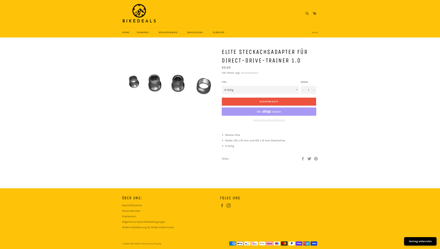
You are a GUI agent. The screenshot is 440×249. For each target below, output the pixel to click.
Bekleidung (195, 32)
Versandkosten (249, 72)
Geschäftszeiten (132, 205)
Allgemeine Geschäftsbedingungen (144, 221)
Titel (224, 82)
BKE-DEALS (135, 243)
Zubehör (219, 32)
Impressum (129, 216)
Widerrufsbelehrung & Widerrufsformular (148, 227)
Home (125, 32)
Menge (304, 82)
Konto (315, 32)
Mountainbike (168, 32)
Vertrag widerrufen (420, 241)
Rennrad (143, 32)
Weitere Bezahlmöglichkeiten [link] (269, 120)
